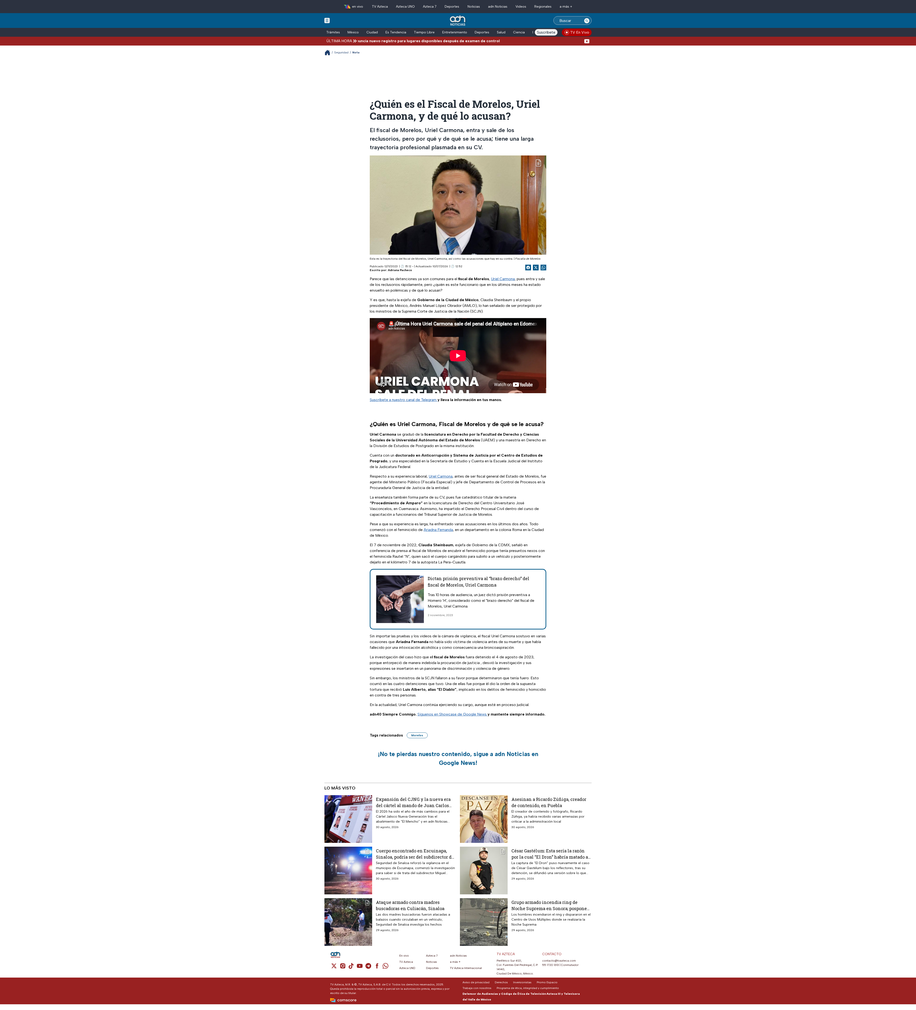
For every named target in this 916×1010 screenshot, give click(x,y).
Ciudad (372, 32)
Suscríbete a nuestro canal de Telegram (403, 399)
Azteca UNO (405, 7)
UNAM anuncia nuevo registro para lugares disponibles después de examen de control (371, 41)
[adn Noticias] (458, 21)
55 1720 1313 (550, 965)
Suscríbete (546, 32)
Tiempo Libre (424, 32)
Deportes (452, 7)
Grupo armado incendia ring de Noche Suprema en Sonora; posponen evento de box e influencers (550, 905)
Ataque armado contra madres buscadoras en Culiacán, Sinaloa (410, 905)
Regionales (543, 7)
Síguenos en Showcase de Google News (452, 714)
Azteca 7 (430, 7)
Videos (520, 7)
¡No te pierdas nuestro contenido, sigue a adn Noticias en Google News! (458, 758)
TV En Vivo (579, 32)
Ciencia (519, 32)
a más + (566, 7)
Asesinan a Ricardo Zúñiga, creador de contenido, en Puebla (548, 802)
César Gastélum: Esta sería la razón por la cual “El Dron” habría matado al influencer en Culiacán (550, 854)
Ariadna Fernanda (438, 529)
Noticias (474, 7)
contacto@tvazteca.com (559, 960)
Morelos (417, 735)
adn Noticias (497, 7)
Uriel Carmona (503, 279)
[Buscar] (586, 20)
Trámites (333, 32)
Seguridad (341, 52)
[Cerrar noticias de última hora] (587, 41)
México (353, 32)
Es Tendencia (395, 32)
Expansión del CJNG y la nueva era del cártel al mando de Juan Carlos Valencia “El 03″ (413, 802)
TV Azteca (380, 7)
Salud (501, 32)
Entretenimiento (454, 32)
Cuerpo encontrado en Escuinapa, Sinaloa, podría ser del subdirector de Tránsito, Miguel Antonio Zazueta (415, 854)
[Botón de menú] (327, 20)
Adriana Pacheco (400, 270)
